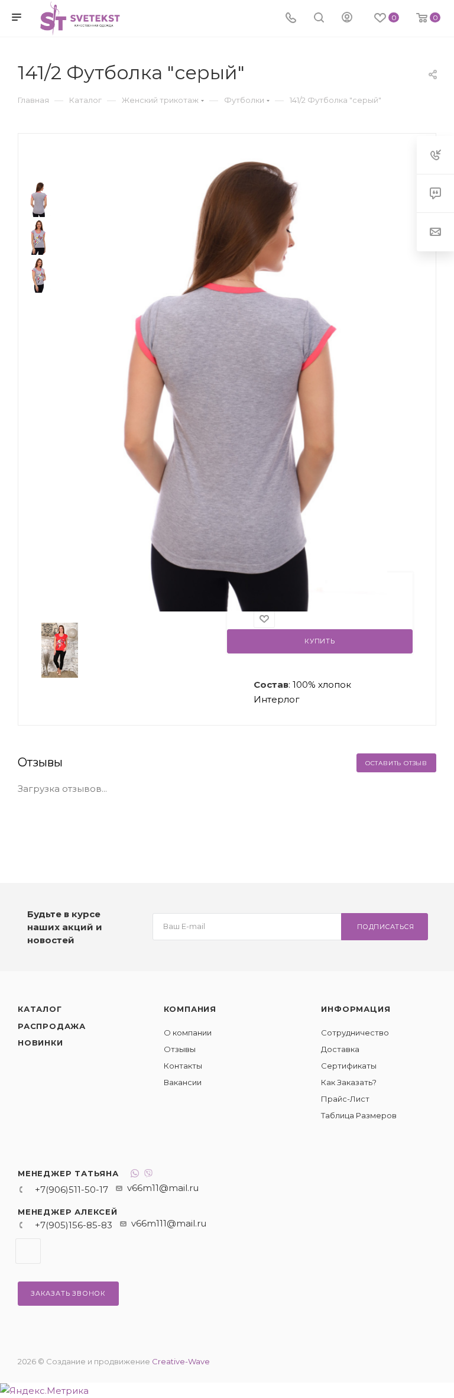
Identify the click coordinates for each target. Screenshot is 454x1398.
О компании (188, 1032)
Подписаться (385, 927)
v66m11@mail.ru (163, 1187)
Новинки (40, 1042)
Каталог (40, 1009)
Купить (319, 641)
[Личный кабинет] (347, 18)
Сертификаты (349, 1065)
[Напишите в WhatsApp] (135, 1174)
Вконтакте (28, 1251)
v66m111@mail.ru (168, 1223)
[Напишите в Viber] (148, 1174)
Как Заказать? (349, 1082)
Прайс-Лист (345, 1098)
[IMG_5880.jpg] (233, 379)
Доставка (340, 1049)
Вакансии (183, 1082)
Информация (355, 1009)
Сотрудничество (355, 1032)
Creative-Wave (181, 1361)
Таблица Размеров (359, 1115)
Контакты (183, 1065)
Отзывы (180, 1049)
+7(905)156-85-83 (73, 1225)
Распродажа (52, 1026)
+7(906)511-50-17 (71, 1189)
